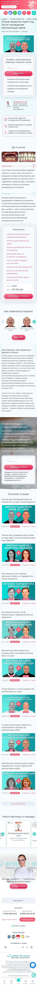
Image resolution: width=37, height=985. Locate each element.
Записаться (18, 73)
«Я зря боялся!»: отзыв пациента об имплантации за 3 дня (18, 690)
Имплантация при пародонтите (19, 267)
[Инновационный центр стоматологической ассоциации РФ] (9, 937)
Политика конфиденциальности (18, 975)
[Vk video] (5, 947)
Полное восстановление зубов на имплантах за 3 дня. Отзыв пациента (18, 500)
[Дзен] (18, 947)
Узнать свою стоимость (18, 296)
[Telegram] (23, 947)
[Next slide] (33, 8)
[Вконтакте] (10, 947)
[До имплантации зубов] (10, 321)
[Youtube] (14, 947)
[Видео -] (18, 514)
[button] (18, 44)
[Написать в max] (10, 13)
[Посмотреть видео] (18, 514)
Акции (11, 983)
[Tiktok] (27, 947)
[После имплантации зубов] (26, 321)
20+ (28, 936)
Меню (18, 983)
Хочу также (18, 337)
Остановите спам (9, 7)
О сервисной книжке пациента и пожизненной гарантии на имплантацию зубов (17, 727)
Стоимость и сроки (28, 526)
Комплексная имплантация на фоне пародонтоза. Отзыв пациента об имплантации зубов (18, 766)
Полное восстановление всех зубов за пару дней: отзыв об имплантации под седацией (18, 537)
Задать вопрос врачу (9, 919)
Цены (4, 983)
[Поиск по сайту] (6, 13)
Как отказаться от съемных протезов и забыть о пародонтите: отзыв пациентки (17, 576)
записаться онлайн (18, 467)
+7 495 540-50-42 (9, 913)
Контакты (25, 983)
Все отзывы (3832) (18, 804)
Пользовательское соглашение (20, 969)
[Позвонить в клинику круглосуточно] (29, 13)
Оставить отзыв (18, 886)
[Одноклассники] (31, 947)
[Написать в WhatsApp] (15, 13)
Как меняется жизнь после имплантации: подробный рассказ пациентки (17, 614)
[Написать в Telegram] (19, 13)
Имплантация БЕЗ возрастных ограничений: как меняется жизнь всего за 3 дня (17, 653)
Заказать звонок (27, 919)
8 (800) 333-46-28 (27, 913)
